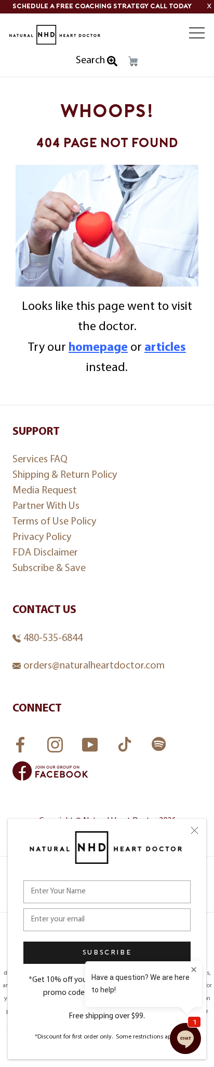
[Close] (194, 830)
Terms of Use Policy (54, 522)
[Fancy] (159, 745)
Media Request (44, 491)
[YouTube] (91, 741)
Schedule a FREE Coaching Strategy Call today (102, 6)
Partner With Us (45, 506)
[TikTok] (126, 741)
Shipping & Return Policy (64, 475)
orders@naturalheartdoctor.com (94, 666)
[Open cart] (133, 61)
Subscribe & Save (49, 568)
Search (91, 60)
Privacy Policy (41, 537)
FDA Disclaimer (45, 553)
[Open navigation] (197, 32)
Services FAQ (40, 459)
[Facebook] (21, 741)
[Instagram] (56, 741)
